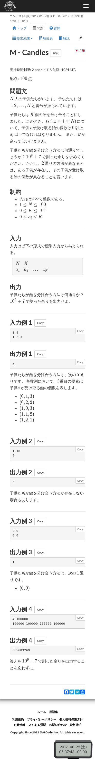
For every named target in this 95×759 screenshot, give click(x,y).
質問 (56, 28)
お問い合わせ (58, 725)
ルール (41, 712)
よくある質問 (37, 725)
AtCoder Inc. (50, 732)
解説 (66, 38)
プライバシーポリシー (41, 719)
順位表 (47, 38)
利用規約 (18, 719)
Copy (40, 323)
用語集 (53, 712)
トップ (21, 28)
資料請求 (76, 725)
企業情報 (19, 725)
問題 (40, 28)
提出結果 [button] (23, 38)
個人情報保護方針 (71, 719)
